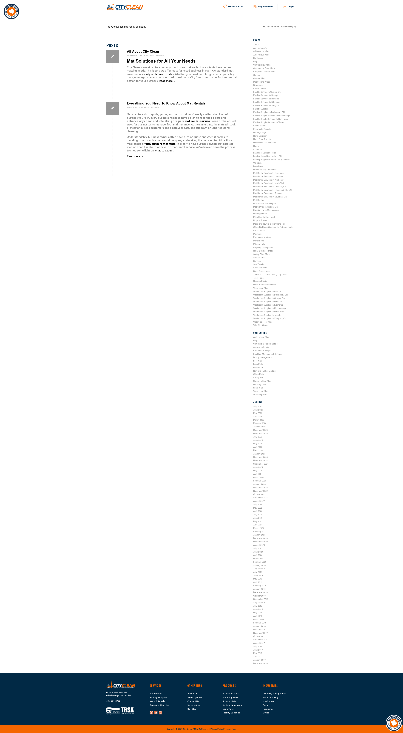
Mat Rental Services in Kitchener (268, 179)
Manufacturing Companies (265, 169)
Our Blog (192, 709)
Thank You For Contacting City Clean (270, 274)
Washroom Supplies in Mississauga (269, 308)
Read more (166, 81)
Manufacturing (270, 697)
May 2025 (257, 443)
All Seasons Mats (261, 51)
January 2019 (259, 588)
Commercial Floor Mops (264, 68)
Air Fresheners (260, 47)
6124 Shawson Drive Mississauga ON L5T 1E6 (118, 694)
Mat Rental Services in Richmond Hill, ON (272, 189)
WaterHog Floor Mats (262, 321)
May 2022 (257, 507)
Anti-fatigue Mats (232, 705)
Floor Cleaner (259, 125)
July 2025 (257, 436)
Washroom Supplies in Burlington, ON (270, 294)
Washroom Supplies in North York (268, 311)
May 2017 (257, 653)
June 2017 (258, 649)
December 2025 (260, 429)
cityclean (161, 55)
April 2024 (257, 473)
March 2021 (258, 528)
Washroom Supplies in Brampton (268, 291)
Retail (266, 705)
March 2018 (258, 619)
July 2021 (257, 514)
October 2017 (259, 636)
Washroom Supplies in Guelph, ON (269, 298)
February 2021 (259, 531)
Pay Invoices (265, 6)
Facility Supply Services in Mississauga (271, 115)
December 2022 (260, 487)
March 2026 (258, 419)
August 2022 (259, 500)
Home (256, 145)
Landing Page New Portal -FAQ (267, 155)
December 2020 (260, 538)
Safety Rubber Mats (262, 380)
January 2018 (259, 626)
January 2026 (259, 426)
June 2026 (258, 409)
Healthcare (268, 701)
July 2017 (257, 646)
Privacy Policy (260, 243)
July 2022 (257, 504)
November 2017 (260, 632)
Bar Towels (258, 57)
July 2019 (257, 571)
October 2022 (259, 494)
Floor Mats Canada (262, 128)
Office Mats (258, 374)
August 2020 (259, 544)
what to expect (164, 150)
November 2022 (260, 490)
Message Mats (260, 213)
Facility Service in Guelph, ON (267, 91)
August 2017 (259, 642)
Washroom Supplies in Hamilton (267, 301)
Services (257, 260)
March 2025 (258, 450)
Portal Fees (258, 240)
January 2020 (259, 565)
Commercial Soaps (262, 350)
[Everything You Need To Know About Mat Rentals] (112, 108)
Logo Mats (258, 166)
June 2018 (258, 609)
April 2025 (257, 446)
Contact (256, 74)
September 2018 (260, 598)
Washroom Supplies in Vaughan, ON (269, 318)
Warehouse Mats (261, 287)
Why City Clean (260, 325)
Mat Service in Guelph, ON (265, 206)
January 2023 (259, 484)
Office (266, 712)
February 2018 (259, 622)
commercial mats (261, 347)
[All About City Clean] (112, 56)
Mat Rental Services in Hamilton (268, 176)
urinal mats (258, 387)
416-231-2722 (235, 6)
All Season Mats (230, 693)
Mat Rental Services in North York (268, 183)
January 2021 (259, 534)
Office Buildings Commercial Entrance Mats (273, 227)
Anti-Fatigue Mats (261, 54)
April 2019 (257, 582)
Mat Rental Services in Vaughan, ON (270, 196)
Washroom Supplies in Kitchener (268, 304)
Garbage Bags (259, 132)
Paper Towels (259, 230)
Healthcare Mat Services (264, 142)
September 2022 (260, 497)
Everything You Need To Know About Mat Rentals (166, 103)
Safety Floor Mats (261, 254)
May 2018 (257, 612)
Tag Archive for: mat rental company (126, 26)
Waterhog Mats (260, 394)
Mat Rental (150, 55)
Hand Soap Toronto (262, 139)
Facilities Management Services (268, 353)
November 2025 (260, 433)
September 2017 (260, 639)
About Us (192, 693)
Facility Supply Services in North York (270, 118)
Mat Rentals (258, 199)
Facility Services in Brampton (266, 95)
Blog (255, 61)
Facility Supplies (260, 108)
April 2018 (257, 615)
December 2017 (260, 629)
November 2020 (260, 541)
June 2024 (258, 467)
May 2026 (257, 412)
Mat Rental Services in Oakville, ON (269, 186)
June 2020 (258, 551)
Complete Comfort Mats (264, 71)
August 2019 (259, 568)
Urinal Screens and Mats (264, 284)
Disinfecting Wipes (261, 81)
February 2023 (259, 480)
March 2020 (258, 558)
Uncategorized (259, 384)
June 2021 (258, 517)
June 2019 (258, 575)
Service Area (259, 257)
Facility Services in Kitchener (266, 101)
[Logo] (124, 7)
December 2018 (260, 592)
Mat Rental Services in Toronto (267, 193)
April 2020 (257, 554)
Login (291, 6)
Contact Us (193, 701)
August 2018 (259, 602)
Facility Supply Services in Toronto (269, 122)
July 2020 (257, 548)
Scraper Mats (229, 701)
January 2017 (259, 659)
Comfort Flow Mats (262, 64)
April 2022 (257, 511)
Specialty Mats (260, 267)
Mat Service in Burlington (264, 203)
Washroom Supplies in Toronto (267, 314)
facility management (262, 357)
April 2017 (257, 656)
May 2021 (257, 521)
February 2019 (259, 585)
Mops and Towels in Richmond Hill (269, 223)
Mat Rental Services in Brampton (268, 172)
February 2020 (259, 561)
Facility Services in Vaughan (266, 105)
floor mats (257, 360)
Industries (257, 149)
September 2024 (260, 463)
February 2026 (259, 423)
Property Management (263, 247)
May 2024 (257, 470)
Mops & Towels (260, 220)
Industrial (268, 709)
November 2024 (260, 460)
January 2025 (259, 453)
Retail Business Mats (263, 250)
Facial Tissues (260, 88)
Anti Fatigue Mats (261, 336)
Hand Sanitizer (260, 135)
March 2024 (258, 477)
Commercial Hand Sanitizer (265, 343)
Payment (257, 233)
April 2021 (257, 524)
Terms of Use (230, 728)
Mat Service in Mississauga (266, 210)
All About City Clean (143, 51)
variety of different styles (157, 74)
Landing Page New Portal (264, 152)
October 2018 (259, 595)
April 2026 (257, 416)
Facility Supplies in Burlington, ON (269, 112)
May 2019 (257, 578)
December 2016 (260, 663)
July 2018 (257, 605)
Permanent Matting (262, 237)
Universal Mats (260, 281)
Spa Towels (258, 264)
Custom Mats (259, 78)
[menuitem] (173, 20)
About (256, 44)
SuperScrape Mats (261, 270)
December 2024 (260, 456)
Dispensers (258, 85)
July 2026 (257, 406)
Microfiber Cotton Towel (264, 216)
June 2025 (258, 440)
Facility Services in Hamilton (266, 98)
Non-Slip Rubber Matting (264, 370)
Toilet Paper (258, 277)
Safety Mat (258, 377)
